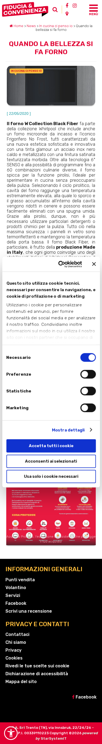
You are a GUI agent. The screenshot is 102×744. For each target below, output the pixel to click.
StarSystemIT (54, 738)
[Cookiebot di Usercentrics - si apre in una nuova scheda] (61, 264)
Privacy (13, 650)
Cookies (14, 658)
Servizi (12, 595)
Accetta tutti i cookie (51, 445)
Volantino (15, 587)
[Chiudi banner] (94, 264)
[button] (11, 733)
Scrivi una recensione (28, 611)
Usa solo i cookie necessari (51, 476)
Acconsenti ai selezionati (51, 461)
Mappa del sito (21, 681)
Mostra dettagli (68, 429)
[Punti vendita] (66, 13)
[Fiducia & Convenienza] (26, 9)
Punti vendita (20, 579)
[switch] (88, 374)
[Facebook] (66, 5)
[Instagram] (74, 5)
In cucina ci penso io (56, 26)
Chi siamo (15, 642)
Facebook (15, 603)
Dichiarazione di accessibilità (36, 673)
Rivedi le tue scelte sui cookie (37, 665)
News (31, 26)
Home (18, 26)
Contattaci (17, 634)
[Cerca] (56, 10)
